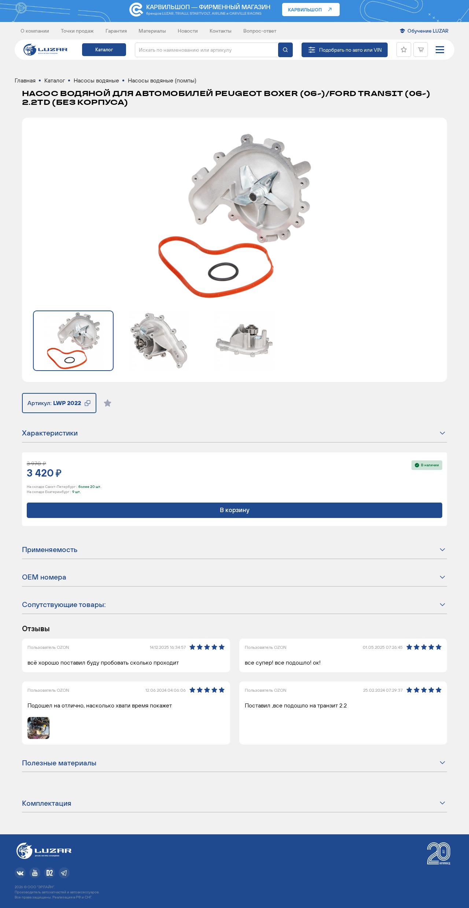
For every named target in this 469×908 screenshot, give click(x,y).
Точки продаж (77, 31)
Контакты (221, 31)
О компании (35, 31)
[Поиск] (285, 50)
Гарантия (116, 31)
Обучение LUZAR (427, 31)
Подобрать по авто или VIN (350, 50)
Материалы (152, 31)
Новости (188, 31)
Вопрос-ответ (259, 31)
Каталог (104, 49)
